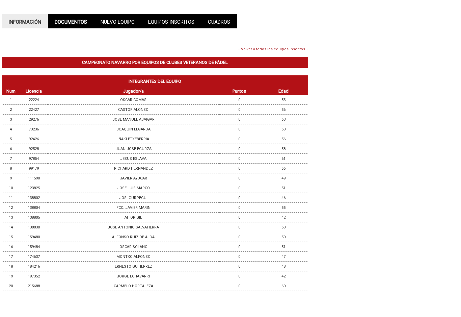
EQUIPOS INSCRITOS (171, 22)
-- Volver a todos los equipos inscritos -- (273, 49)
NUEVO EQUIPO (118, 22)
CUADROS (219, 22)
